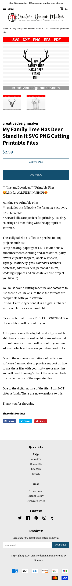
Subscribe (60, 545)
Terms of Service (36, 500)
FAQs (36, 454)
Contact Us (36, 464)
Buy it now (36, 175)
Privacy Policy (36, 491)
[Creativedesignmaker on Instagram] (44, 518)
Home (5, 29)
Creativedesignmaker (42, 555)
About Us (36, 459)
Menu (10, 8)
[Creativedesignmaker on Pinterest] (36, 518)
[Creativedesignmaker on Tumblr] (52, 518)
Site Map (36, 468)
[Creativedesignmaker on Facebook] (28, 518)
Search (36, 473)
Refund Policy (36, 495)
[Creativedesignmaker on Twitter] (20, 518)
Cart (67, 9)
